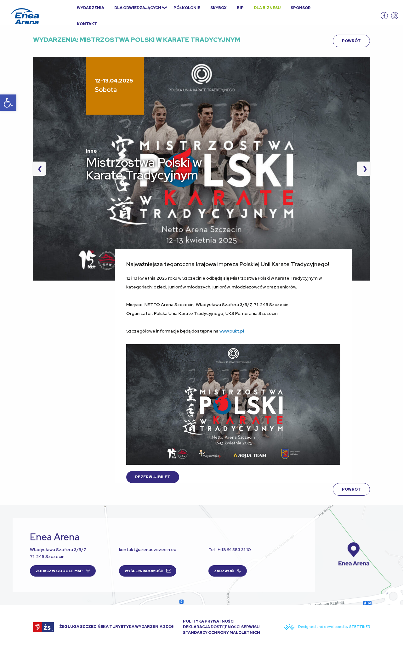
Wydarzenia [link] (90, 7)
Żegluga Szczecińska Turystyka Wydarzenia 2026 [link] (116, 626)
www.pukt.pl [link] (231, 331)
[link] (8, 102)
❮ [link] (41, 168)
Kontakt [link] (87, 23)
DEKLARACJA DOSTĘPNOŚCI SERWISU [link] (221, 626)
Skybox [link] (218, 7)
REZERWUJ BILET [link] (152, 477)
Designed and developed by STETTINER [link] (334, 626)
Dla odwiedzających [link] (137, 7)
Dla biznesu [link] (267, 7)
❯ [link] (362, 168)
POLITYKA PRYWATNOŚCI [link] (209, 621)
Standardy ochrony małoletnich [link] (221, 632)
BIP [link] (240, 7)
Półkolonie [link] (186, 7)
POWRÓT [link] (351, 40)
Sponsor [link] (301, 7)
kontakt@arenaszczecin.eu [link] (147, 549)
